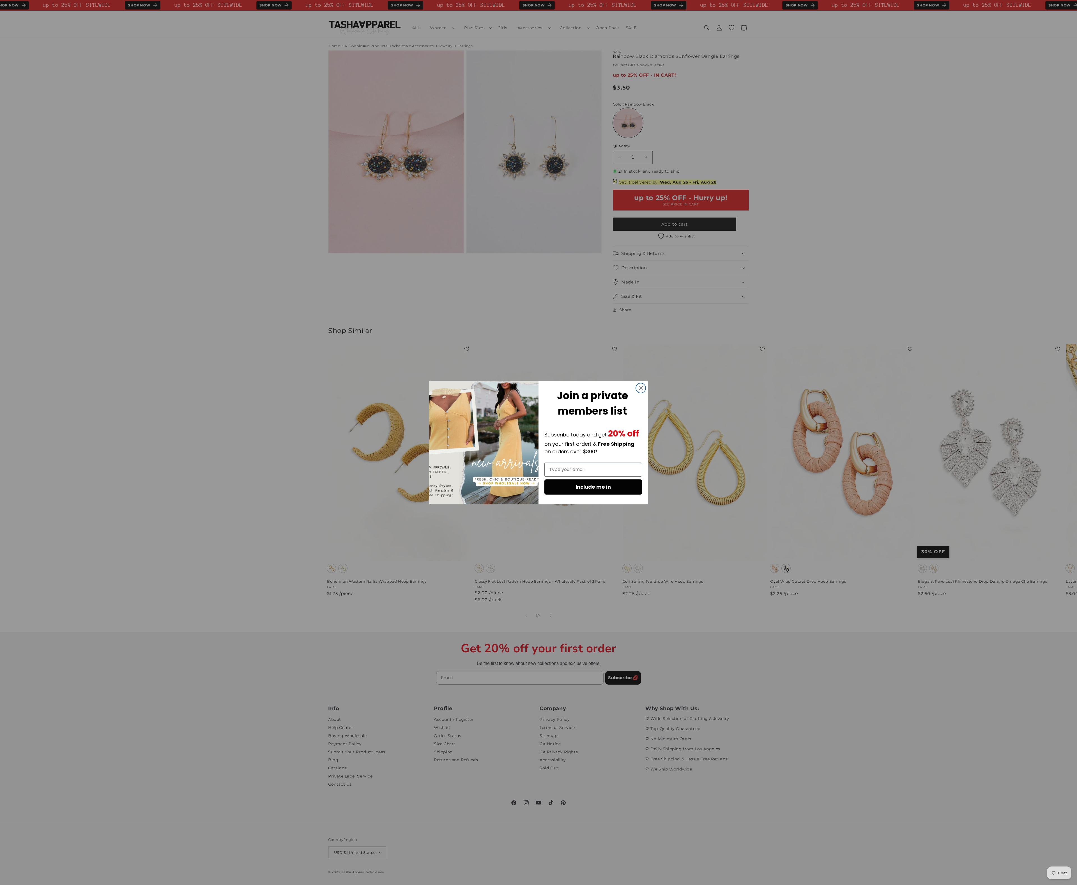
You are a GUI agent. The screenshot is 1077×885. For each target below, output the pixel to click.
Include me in (593, 486)
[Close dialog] (641, 388)
